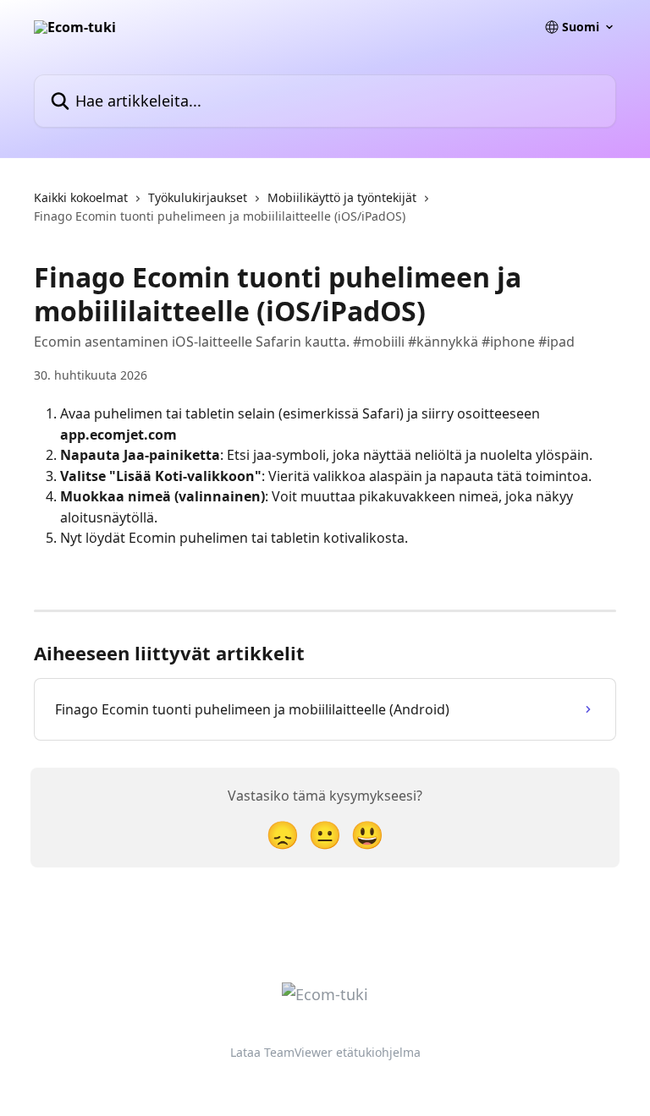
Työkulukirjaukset (197, 197)
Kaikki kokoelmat (81, 197)
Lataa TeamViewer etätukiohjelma (325, 1052)
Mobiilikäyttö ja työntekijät (341, 197)
